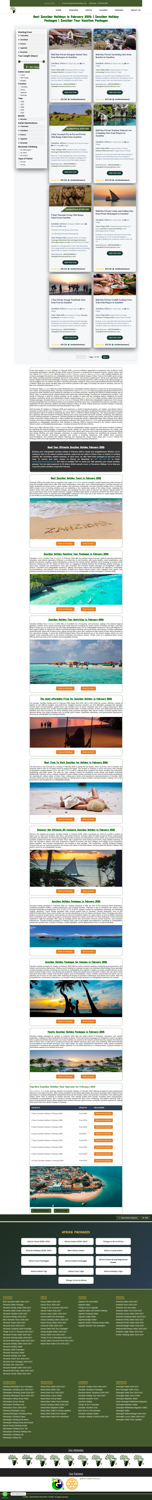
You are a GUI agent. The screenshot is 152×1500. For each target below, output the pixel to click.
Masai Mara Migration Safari (52, 1408)
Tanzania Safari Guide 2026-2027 (17, 1311)
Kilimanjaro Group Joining (13, 1402)
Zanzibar (24, 39)
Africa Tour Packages (39, 1261)
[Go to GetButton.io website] (5, 1498)
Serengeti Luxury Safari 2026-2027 (130, 1417)
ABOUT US (136, 10)
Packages (57, 558)
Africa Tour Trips (76, 1271)
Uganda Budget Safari (102, 17)
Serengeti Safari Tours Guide (128, 1396)
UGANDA (103, 10)
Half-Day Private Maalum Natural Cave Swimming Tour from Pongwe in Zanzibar (114, 133)
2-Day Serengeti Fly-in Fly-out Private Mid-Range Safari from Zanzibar (68, 135)
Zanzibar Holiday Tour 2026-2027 (92, 1396)
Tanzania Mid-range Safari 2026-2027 (18, 1371)
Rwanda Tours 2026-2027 (126, 1305)
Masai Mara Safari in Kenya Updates (56, 1411)
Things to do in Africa (113, 1241)
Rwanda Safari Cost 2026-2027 (129, 1311)
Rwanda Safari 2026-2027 (127, 1302)
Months (23, 119)
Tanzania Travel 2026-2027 (14, 1323)
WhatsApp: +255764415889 (98, 3)
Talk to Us (132, 15)
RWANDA (119, 10)
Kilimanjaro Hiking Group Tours (16, 1399)
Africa (58, 385)
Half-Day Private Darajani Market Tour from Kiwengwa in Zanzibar (69, 55)
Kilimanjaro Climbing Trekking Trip (17, 1432)
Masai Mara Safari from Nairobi (53, 1414)
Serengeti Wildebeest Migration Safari (131, 1408)
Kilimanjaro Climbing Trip (13, 1435)
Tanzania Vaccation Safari (13, 1353)
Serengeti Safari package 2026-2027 (131, 1414)
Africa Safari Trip (39, 1271)
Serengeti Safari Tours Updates (129, 1420)
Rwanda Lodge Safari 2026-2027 (129, 1332)
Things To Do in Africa (76, 1280)
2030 (22, 113)
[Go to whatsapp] (5, 1493)
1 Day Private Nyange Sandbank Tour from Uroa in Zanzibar (68, 301)
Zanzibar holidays (72, 374)
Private (23, 162)
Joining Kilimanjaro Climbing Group (17, 1414)
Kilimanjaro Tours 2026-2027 (15, 1408)
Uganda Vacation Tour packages (91, 1326)
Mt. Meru (23, 153)
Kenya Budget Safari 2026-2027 (54, 1332)
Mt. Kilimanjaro (25, 150)
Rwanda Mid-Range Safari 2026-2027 (131, 1329)
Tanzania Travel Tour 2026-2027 (16, 1359)
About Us (143, 15)
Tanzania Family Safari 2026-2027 (17, 1308)
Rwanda (23, 52)
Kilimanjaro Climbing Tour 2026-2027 (18, 1390)
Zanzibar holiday (64, 400)
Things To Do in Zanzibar (88, 1405)
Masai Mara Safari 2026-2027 (53, 1387)
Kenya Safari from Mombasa (52, 1317)
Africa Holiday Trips (113, 1271)
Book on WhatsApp (65, 543)
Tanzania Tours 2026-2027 (14, 1326)
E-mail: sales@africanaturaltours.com (74, 3)
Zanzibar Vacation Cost (88, 1408)
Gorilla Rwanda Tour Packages (118, 19)
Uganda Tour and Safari (88, 1302)
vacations (83, 374)
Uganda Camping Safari (88, 1314)
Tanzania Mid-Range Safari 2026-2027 (19, 1341)
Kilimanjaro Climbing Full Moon (16, 1420)
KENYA (89, 10)
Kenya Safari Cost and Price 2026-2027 (57, 1341)
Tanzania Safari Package (13, 1305)
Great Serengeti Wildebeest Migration (131, 1402)
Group (22, 165)
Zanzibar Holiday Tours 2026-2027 (92, 1387)
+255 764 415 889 (102, 459)
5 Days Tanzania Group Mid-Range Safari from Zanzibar (67, 216)
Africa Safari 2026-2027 (76, 1241)
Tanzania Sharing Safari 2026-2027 (17, 1338)
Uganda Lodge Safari (87, 1317)
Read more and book (103, 1113)
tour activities (96, 374)
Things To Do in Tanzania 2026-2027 (18, 1332)
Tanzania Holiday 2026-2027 (14, 1317)
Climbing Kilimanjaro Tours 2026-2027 (18, 1396)
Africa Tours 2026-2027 (39, 1241)
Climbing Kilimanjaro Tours (14, 1411)
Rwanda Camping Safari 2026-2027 (131, 1317)
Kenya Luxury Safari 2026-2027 (54, 1314)
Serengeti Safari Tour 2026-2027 (129, 1393)
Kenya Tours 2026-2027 (50, 1305)
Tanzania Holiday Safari (12, 1347)
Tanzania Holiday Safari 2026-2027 (17, 1344)
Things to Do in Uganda (88, 1308)
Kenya (23, 44)
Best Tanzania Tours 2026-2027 (16, 1320)
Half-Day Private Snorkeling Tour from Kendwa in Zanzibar (113, 55)
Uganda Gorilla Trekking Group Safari (93, 1323)
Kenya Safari (88, 16)
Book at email (61, 1211)
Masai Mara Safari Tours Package (55, 1402)
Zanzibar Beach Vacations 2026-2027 (93, 1393)
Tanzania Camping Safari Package (17, 1329)
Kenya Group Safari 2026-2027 (53, 1323)
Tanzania (24, 35)
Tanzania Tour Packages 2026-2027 (18, 1362)
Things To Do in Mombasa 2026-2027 (56, 1338)
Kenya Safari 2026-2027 (51, 1302)
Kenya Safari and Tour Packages (54, 1329)
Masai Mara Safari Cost (50, 1390)
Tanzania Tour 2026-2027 (13, 1365)
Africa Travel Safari (113, 1250)
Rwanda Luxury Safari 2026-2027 (130, 1314)
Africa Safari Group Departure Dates (113, 1261)
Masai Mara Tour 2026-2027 (52, 1393)
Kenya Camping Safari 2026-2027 (55, 1320)
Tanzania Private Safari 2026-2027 (17, 1335)
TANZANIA (73, 10)
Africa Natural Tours (46, 374)
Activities (50, 624)
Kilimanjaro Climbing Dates (14, 1417)
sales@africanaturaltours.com (44, 462)
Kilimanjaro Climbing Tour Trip (15, 1429)
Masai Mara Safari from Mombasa (55, 1417)
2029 (22, 110)
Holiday (40, 558)
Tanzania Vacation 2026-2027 (15, 1314)
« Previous (81, 357)
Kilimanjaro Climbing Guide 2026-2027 (19, 1393)
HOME (58, 10)
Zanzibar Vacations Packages (90, 1390)
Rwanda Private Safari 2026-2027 (130, 1323)
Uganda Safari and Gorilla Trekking (92, 1311)
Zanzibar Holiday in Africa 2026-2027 (93, 1417)
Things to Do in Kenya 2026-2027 (54, 1308)
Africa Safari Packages (76, 1261)
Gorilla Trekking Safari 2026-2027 (130, 1335)
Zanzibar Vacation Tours (88, 1399)
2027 (22, 104)
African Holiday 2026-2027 (39, 1250)
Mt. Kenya (24, 155)
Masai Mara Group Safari (51, 1399)
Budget (23, 81)
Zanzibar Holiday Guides (88, 1414)
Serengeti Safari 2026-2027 (127, 1387)
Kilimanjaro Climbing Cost (13, 1405)
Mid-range (24, 78)
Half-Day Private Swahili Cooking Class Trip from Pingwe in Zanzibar (114, 301)
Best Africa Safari (76, 1250)
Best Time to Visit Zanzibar (89, 1411)
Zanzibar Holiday (85, 1402)
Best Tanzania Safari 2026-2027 (16, 1302)
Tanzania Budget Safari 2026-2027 (17, 1368)
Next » (105, 357)
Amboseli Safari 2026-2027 (52, 1326)
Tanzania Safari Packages (72, 16)
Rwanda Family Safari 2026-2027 (130, 1320)
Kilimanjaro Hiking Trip (12, 1438)
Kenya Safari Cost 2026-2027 (53, 1335)
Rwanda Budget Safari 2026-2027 (130, 1326)
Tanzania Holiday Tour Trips (14, 1356)
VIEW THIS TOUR (70, 92)
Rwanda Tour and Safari (126, 1308)
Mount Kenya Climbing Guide (15, 1426)
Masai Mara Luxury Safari (51, 1396)
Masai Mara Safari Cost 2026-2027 (55, 1344)
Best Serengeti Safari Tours (127, 1390)
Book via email (88, 543)
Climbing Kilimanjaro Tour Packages (18, 1387)
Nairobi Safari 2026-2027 (51, 1311)
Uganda (23, 48)
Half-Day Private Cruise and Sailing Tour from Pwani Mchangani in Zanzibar (114, 212)
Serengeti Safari (122, 1411)
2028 (22, 107)
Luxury (22, 75)
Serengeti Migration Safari (127, 1399)
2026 (22, 102)
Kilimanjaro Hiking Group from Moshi (18, 1423)
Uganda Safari (84, 1305)
